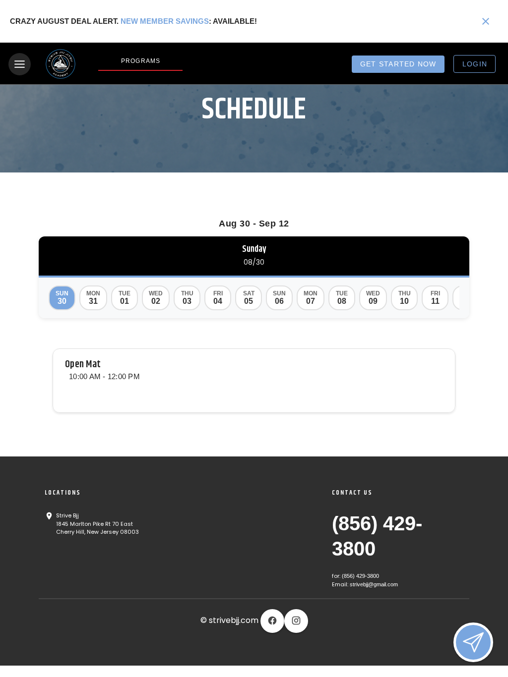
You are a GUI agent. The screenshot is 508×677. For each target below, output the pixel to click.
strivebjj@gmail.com (374, 584)
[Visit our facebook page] (272, 621)
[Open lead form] (473, 642)
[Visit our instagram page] (296, 621)
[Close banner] (485, 21)
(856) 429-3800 (360, 576)
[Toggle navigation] (19, 64)
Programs (140, 60)
